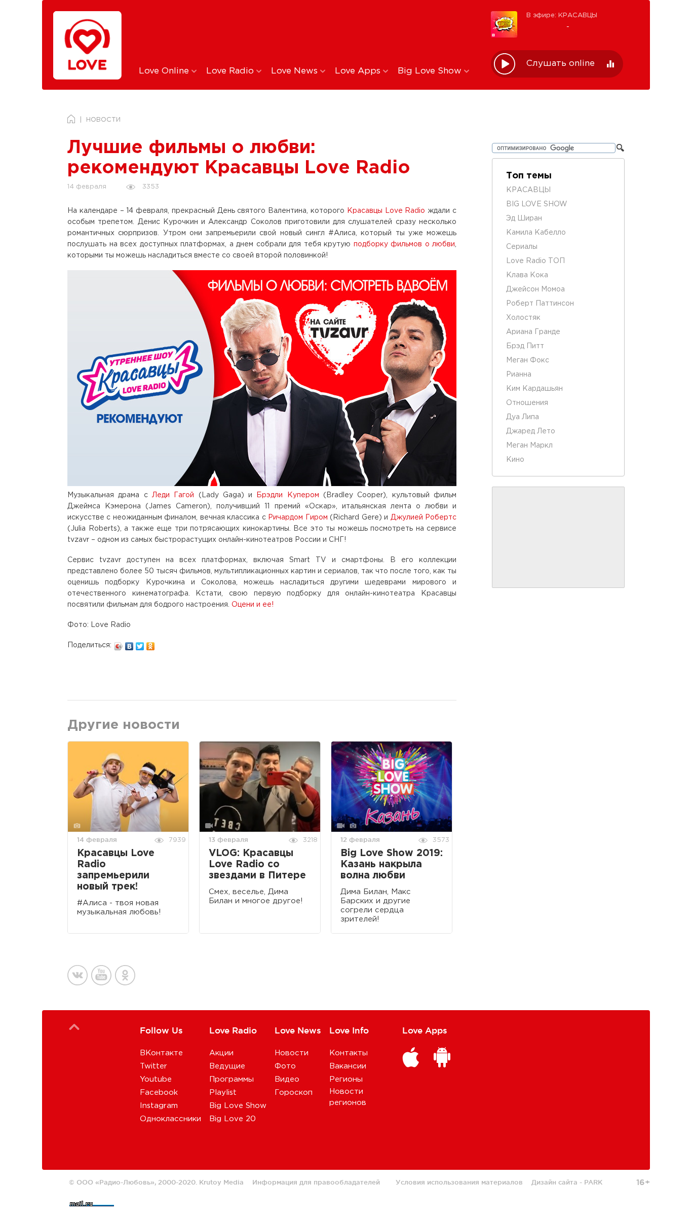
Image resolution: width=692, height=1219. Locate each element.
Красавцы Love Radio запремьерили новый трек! (116, 870)
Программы (231, 1079)
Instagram (159, 1105)
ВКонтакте (161, 1053)
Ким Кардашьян (534, 389)
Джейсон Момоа (535, 289)
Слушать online (560, 63)
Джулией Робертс (423, 517)
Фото (285, 1066)
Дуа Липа (522, 417)
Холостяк (523, 318)
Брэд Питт (525, 346)
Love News (295, 71)
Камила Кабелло (536, 233)
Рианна (518, 375)
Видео (287, 1079)
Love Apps (359, 71)
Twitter (153, 1066)
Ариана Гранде (533, 332)
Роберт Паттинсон (540, 304)
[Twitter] (140, 644)
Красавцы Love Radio (386, 211)
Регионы (346, 1079)
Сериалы (521, 247)
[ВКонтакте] (129, 644)
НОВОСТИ (103, 120)
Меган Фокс (527, 360)
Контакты (348, 1053)
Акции (221, 1053)
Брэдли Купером (287, 495)
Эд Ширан (524, 218)
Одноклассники (170, 1119)
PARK (593, 1182)
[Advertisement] (307, 32)
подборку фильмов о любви (404, 244)
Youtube (156, 1079)
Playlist (223, 1092)
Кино (515, 460)
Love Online (165, 71)
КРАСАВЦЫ (528, 190)
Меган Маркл (529, 445)
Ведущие (227, 1066)
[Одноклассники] (150, 644)
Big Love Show (431, 71)
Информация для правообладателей (316, 1182)
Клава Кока (527, 275)
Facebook (159, 1092)
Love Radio (231, 71)
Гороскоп (294, 1092)
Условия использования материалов (459, 1182)
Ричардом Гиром (297, 517)
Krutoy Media (221, 1182)
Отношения (527, 403)
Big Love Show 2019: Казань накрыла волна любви (391, 864)
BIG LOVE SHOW (536, 204)
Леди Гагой (173, 495)
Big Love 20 (232, 1119)
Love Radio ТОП (535, 261)
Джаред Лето (530, 431)
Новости (292, 1053)
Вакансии (347, 1066)
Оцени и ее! (253, 605)
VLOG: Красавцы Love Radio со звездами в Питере (257, 864)
